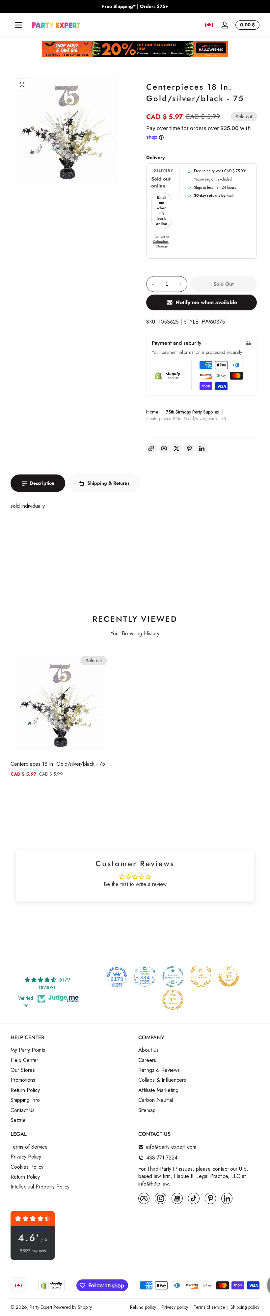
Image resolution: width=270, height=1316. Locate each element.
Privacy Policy (26, 1156)
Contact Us (23, 1110)
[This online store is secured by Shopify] (167, 375)
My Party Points (28, 1050)
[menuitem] (71, 1050)
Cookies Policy (27, 1167)
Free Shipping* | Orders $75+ (135, 6)
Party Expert (41, 1307)
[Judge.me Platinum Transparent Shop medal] (172, 976)
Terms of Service (29, 1147)
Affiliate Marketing (158, 1090)
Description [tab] (42, 483)
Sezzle (18, 1120)
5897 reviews (33, 1251)
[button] (209, 25)
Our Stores (23, 1070)
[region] (135, 6)
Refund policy (143, 1307)
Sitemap (147, 1110)
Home (152, 412)
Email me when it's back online (161, 210)
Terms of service (209, 1307)
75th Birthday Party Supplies (192, 412)
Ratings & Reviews (159, 1070)
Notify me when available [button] (206, 302)
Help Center (24, 1060)
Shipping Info (25, 1100)
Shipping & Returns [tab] (108, 483)
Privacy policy (175, 1307)
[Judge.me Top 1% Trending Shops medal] (172, 999)
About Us (148, 1050)
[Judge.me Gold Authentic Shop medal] (200, 976)
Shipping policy (244, 1307)
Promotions (23, 1080)
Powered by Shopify (72, 1307)
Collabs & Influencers (162, 1080)
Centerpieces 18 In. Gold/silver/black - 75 (58, 764)
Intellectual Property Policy (40, 1186)
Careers (147, 1060)
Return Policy (25, 1090)
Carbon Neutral (155, 1100)
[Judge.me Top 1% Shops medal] (228, 976)
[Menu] (18, 25)
